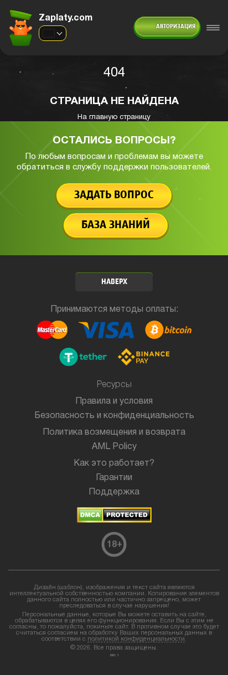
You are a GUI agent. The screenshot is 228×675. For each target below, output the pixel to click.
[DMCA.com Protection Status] (114, 520)
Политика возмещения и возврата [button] (114, 432)
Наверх (114, 282)
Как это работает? (114, 463)
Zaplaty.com (65, 18)
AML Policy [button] (114, 447)
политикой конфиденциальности (136, 639)
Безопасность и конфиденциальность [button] (114, 416)
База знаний (115, 225)
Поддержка (114, 492)
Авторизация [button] (175, 26)
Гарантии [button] (114, 478)
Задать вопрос (114, 195)
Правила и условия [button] (114, 401)
